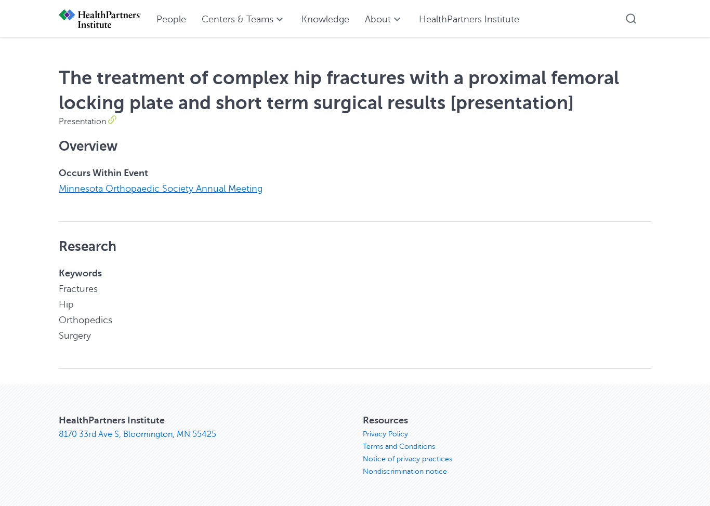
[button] (631, 18)
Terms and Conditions (399, 446)
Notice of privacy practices (407, 459)
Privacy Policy (385, 434)
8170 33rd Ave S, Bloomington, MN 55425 (137, 434)
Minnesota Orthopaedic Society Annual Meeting (160, 188)
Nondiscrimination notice (405, 471)
